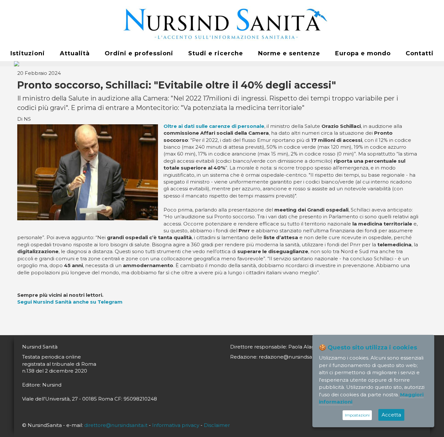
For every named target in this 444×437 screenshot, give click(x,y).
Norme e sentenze (289, 53)
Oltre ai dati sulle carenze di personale (213, 126)
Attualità (75, 53)
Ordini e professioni (139, 53)
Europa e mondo (363, 53)
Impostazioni (357, 415)
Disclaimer (217, 425)
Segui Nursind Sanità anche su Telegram (70, 302)
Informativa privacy (175, 425)
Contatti (420, 53)
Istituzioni (27, 53)
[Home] (222, 23)
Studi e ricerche (215, 53)
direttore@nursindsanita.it (116, 425)
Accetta (391, 415)
